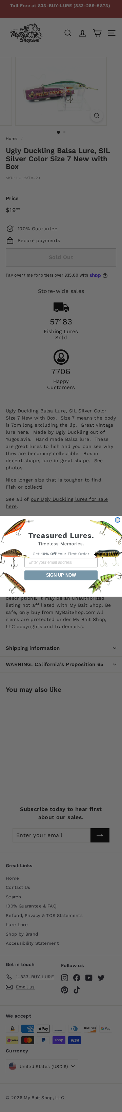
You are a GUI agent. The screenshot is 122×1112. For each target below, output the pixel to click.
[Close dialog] (117, 519)
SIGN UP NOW (61, 575)
